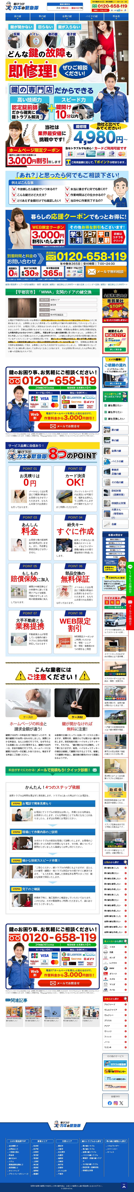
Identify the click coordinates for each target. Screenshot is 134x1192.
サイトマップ (14, 1171)
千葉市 (60, 1174)
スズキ (112, 979)
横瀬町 (36, 1174)
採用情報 (12, 1168)
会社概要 (12, 1146)
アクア (107, 1026)
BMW (112, 968)
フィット (108, 1037)
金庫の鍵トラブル (89, 1152)
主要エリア (67, 1141)
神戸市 (60, 1165)
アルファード (109, 1004)
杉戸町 (36, 1149)
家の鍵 (17, 16)
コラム (11, 1161)
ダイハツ (113, 974)
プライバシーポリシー (17, 1174)
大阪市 (60, 1149)
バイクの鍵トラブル (90, 1155)
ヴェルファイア (110, 1010)
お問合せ (12, 1149)
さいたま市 (62, 1171)
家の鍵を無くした (111, 868)
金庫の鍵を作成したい (113, 932)
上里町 (36, 1161)
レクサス (113, 963)
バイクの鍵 (92, 16)
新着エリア (42, 1141)
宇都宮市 (59, 315)
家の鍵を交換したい (112, 878)
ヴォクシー (108, 1015)
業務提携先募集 (15, 1165)
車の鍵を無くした (111, 895)
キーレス (110, 1152)
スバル (112, 990)
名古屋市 (61, 1152)
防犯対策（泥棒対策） (91, 1167)
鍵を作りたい (115, 412)
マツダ (112, 984)
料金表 (116, 16)
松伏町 (36, 1146)
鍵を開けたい (115, 405)
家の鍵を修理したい (112, 884)
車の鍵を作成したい (112, 911)
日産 (111, 952)
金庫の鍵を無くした (112, 916)
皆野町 (36, 1171)
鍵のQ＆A (12, 1158)
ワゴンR (107, 1047)
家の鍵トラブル (89, 1146)
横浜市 (60, 1146)
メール (45, 436)
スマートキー (112, 1149)
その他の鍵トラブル (90, 1164)
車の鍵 (42, 16)
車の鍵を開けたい (111, 900)
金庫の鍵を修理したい (113, 927)
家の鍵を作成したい (112, 889)
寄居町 (36, 1158)
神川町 (36, 1165)
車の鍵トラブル (89, 1149)
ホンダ (112, 958)
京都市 (60, 1168)
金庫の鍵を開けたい (112, 921)
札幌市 (60, 1155)
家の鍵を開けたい (111, 873)
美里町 (36, 1168)
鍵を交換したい (116, 418)
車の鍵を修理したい (112, 905)
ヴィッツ (108, 1031)
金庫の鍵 (67, 16)
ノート (107, 1042)
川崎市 (60, 1161)
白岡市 (36, 1152)
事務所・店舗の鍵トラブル (92, 1159)
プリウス (108, 1020)
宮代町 (36, 1155)
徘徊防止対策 (88, 1170)
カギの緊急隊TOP (18, 1141)
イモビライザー (113, 1146)
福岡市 (60, 1158)
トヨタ (112, 947)
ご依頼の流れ (14, 1152)
